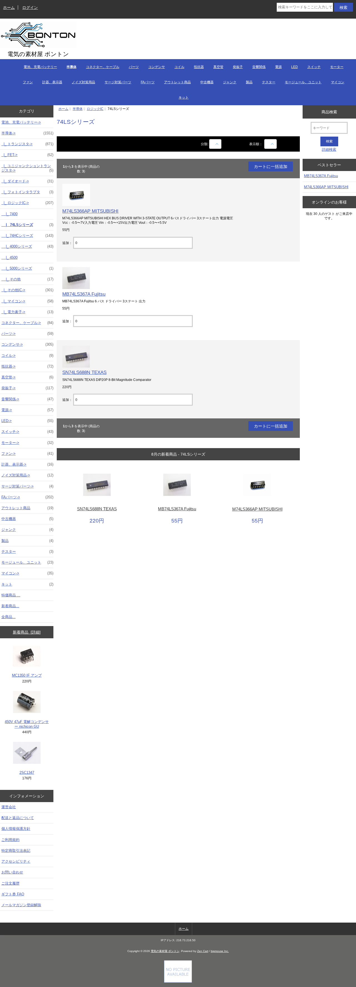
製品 (249, 82)
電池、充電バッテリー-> (21, 122)
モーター (336, 67)
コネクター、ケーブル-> (27, 323)
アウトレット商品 (177, 82)
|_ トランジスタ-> (27, 144)
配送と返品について (17, 818)
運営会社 (8, 807)
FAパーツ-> (27, 497)
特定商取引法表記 (15, 850)
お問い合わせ (12, 872)
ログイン (30, 7)
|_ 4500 (9, 257)
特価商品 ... (10, 595)
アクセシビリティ (15, 861)
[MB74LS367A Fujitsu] (76, 288)
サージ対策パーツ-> (27, 486)
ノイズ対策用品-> (27, 475)
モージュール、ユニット (303, 82)
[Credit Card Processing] (178, 981)
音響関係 (259, 67)
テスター (268, 82)
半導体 (78, 108)
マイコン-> (27, 573)
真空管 (218, 67)
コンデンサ (156, 67)
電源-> (27, 410)
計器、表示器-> (27, 464)
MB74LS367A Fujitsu (83, 294)
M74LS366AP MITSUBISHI (90, 211)
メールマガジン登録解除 (21, 905)
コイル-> (27, 355)
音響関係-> (27, 399)
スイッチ (314, 67)
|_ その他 (27, 279)
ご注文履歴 (10, 883)
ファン (28, 82)
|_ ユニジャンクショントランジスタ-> (27, 168)
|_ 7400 (9, 214)
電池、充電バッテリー (40, 67)
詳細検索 (329, 149)
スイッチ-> (27, 432)
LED (294, 67)
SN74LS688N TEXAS (84, 372)
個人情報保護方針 (15, 829)
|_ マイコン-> (27, 301)
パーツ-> (27, 333)
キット (184, 97)
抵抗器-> (27, 366)
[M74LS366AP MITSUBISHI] (76, 205)
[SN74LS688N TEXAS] (76, 366)
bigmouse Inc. (220, 951)
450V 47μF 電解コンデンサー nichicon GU (27, 724)
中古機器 (207, 82)
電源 (278, 67)
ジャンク (229, 82)
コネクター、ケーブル (102, 67)
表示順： (256, 144)
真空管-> (27, 377)
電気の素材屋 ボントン (165, 951)
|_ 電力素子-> (27, 312)
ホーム (9, 7)
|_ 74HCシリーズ (27, 235)
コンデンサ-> (27, 344)
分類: (204, 144)
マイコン (337, 82)
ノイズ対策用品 (83, 82)
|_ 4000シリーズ (27, 246)
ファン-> (27, 453)
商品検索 (329, 111)
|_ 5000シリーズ (27, 268)
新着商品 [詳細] (27, 632)
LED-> (27, 421)
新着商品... (10, 606)
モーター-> (27, 443)
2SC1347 (26, 772)
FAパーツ (148, 82)
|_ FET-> (27, 155)
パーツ (134, 67)
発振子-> (27, 388)
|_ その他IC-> (27, 290)
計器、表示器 (52, 82)
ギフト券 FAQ (12, 894)
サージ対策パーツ (118, 82)
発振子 (238, 67)
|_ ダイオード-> (27, 181)
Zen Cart (202, 951)
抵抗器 (199, 67)
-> (27, 133)
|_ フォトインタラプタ (27, 192)
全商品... (8, 617)
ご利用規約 (10, 840)
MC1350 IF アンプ (27, 675)
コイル (179, 67)
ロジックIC (95, 108)
